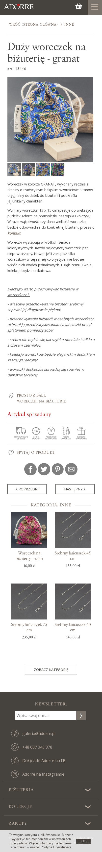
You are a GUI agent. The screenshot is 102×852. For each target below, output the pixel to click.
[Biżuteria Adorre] (18, 9)
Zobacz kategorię (51, 669)
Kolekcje (20, 806)
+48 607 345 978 (37, 747)
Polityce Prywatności (56, 847)
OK (83, 841)
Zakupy (18, 823)
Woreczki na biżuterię (41, 401)
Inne (69, 24)
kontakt (13, 233)
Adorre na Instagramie (43, 774)
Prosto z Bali (31, 396)
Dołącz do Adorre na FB (44, 760)
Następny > (75, 489)
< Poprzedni (27, 489)
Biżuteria (21, 790)
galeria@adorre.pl (38, 733)
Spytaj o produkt (36, 453)
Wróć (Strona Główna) (33, 24)
